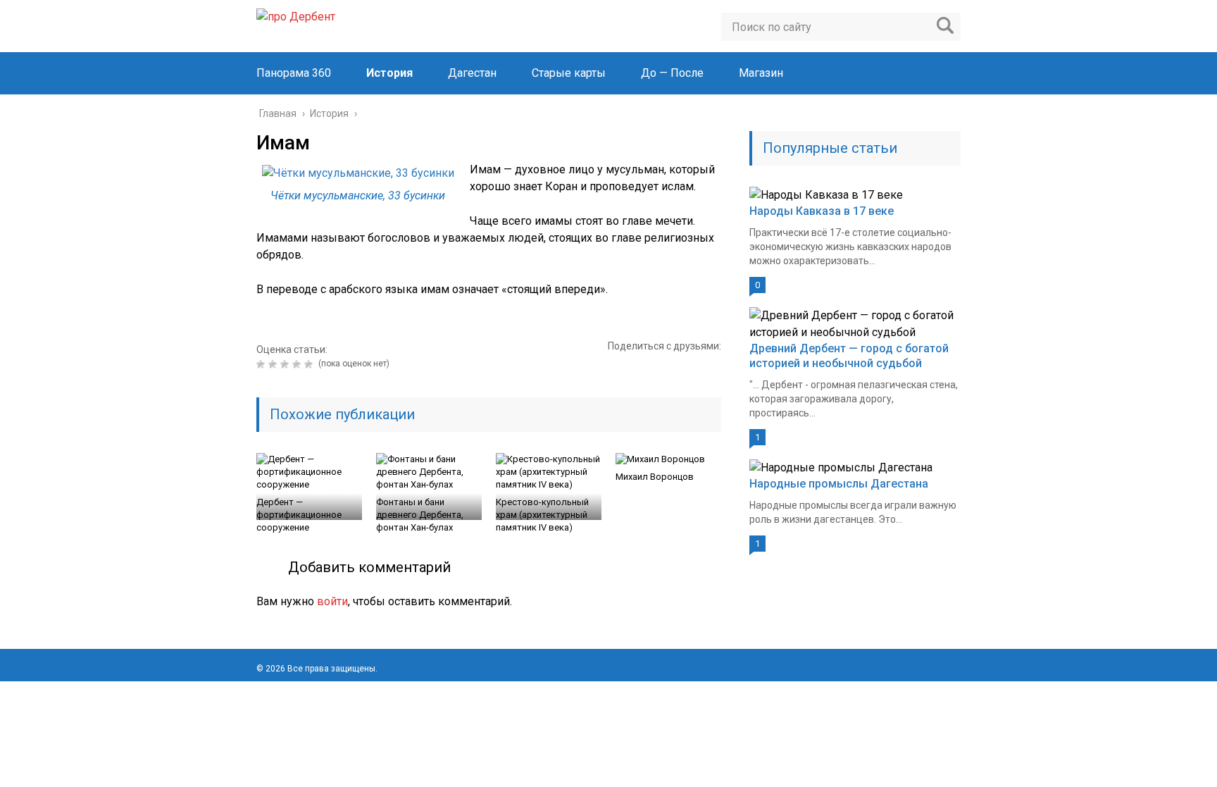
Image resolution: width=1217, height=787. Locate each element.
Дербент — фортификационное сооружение (299, 515)
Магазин (761, 73)
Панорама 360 (293, 73)
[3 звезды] (286, 364)
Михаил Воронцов (655, 476)
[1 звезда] (262, 364)
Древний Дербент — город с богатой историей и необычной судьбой (849, 356)
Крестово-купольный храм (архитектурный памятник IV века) (542, 515)
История (389, 73)
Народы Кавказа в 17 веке (821, 211)
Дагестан (472, 73)
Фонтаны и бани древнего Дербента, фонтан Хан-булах (419, 515)
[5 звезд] (310, 364)
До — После (672, 73)
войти (332, 601)
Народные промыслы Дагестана (838, 483)
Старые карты (569, 73)
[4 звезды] (298, 364)
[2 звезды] (274, 364)
